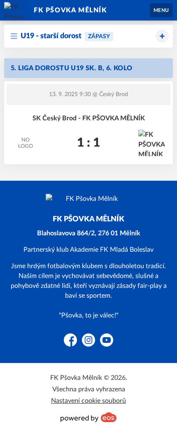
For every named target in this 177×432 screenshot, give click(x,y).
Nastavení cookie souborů (88, 401)
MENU (161, 10)
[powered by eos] (88, 417)
